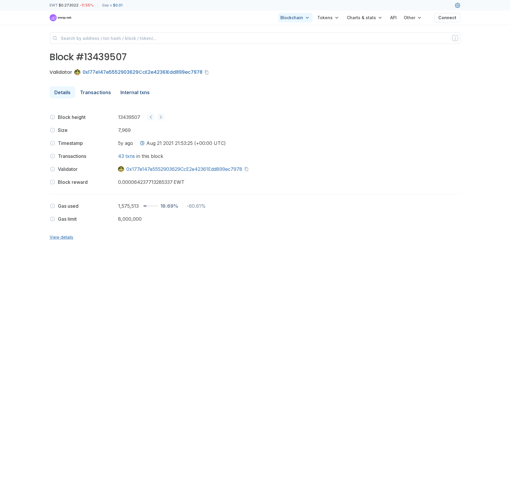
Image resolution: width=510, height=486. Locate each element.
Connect (447, 17)
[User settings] (457, 5)
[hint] (52, 117)
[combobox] (142, 143)
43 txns (126, 156)
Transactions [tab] (95, 92)
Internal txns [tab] (135, 92)
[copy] (208, 72)
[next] (160, 117)
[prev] (150, 117)
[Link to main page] (61, 17)
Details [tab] (62, 92)
